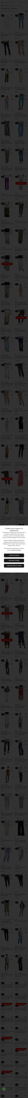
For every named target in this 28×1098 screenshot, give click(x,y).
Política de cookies (16, 550)
